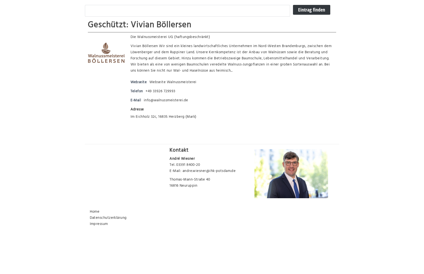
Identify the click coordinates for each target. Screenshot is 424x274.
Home (95, 212)
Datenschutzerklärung (108, 218)
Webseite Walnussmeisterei (173, 82)
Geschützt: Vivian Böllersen (139, 26)
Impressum (99, 224)
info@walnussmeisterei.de (166, 100)
